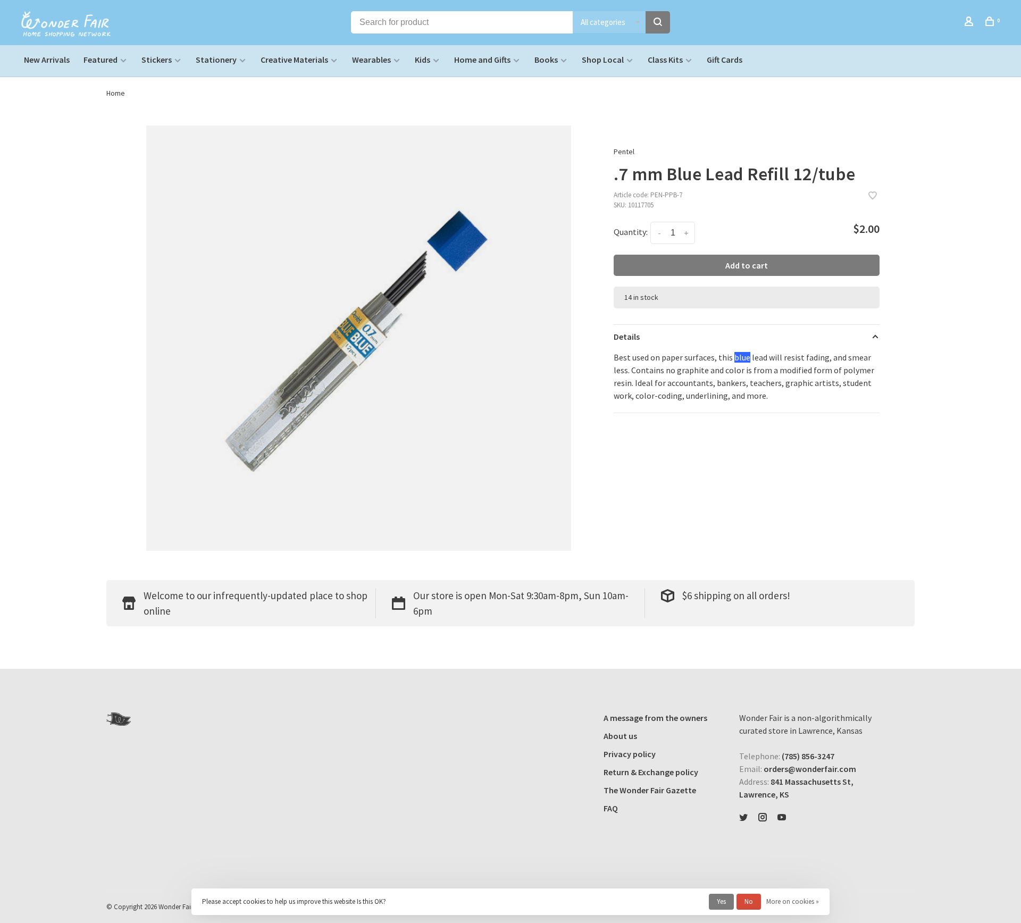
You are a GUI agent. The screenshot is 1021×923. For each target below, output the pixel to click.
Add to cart (746, 265)
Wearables (371, 59)
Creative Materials (294, 59)
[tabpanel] (359, 338)
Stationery (216, 59)
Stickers (156, 59)
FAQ (611, 808)
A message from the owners (655, 717)
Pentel (624, 151)
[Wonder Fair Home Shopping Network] (118, 719)
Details (627, 336)
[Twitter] (743, 817)
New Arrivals (47, 59)
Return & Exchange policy (651, 772)
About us (620, 736)
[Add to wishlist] (872, 196)
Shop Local (603, 59)
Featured (100, 59)
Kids (422, 59)
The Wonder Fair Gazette (650, 790)
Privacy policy (630, 754)
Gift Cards (724, 59)
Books (546, 59)
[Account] (970, 23)
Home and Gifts (482, 59)
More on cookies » (792, 901)
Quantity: (631, 231)
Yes (721, 901)
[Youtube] (781, 817)
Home (115, 93)
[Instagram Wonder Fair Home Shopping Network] (762, 817)
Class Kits (665, 59)
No (748, 901)
